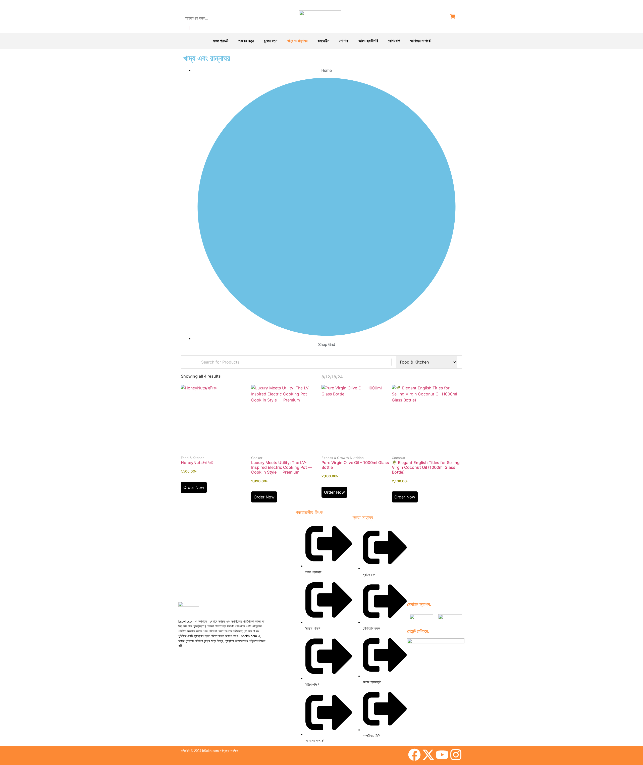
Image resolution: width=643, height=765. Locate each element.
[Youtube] (442, 754)
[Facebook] (414, 754)
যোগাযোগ (394, 41)
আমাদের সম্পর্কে (420, 41)
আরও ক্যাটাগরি (368, 41)
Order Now (193, 487)
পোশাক (343, 41)
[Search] (185, 28)
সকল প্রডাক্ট (220, 41)
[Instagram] (456, 754)
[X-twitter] (428, 754)
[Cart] (452, 16)
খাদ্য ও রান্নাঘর (297, 41)
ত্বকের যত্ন (246, 41)
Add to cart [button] (216, 454)
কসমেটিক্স (323, 41)
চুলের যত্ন (270, 41)
